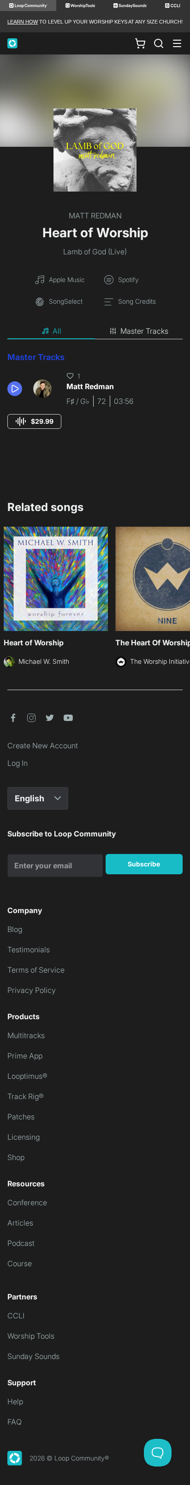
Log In (17, 763)
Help (15, 1401)
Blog (14, 929)
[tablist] (95, 331)
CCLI (15, 1315)
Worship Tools (30, 1336)
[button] (16, 388)
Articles (20, 1222)
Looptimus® (27, 1076)
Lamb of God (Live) (95, 251)
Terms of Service (36, 969)
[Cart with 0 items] (140, 43)
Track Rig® (25, 1096)
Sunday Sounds (33, 1356)
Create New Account (42, 745)
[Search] (158, 43)
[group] (34, 421)
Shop (15, 1157)
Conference (27, 1202)
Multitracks (26, 1035)
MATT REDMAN (95, 215)
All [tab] (57, 331)
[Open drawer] (177, 43)
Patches (21, 1116)
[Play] (14, 388)
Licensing (23, 1137)
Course (19, 1263)
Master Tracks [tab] (144, 331)
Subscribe (144, 864)
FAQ (14, 1421)
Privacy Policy (31, 990)
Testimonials (28, 949)
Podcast (21, 1243)
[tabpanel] (95, 399)
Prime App (24, 1055)
